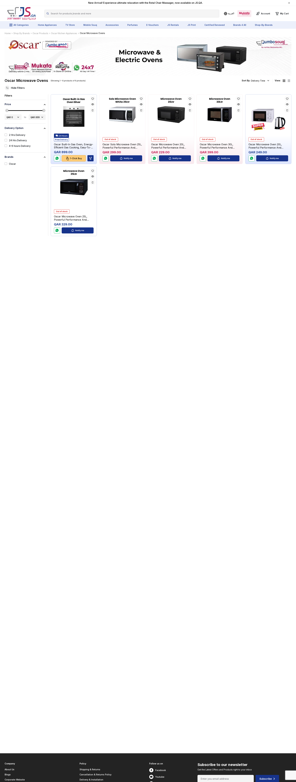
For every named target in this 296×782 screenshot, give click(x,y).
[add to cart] (90, 158)
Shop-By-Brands (264, 25)
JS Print (191, 25)
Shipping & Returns (90, 769)
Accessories (112, 25)
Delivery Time (258, 80)
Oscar (12, 163)
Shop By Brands (21, 33)
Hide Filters (18, 87)
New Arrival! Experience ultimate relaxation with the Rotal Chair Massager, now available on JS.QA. (145, 2)
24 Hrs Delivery (18, 140)
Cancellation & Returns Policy (95, 774)
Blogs (8, 774)
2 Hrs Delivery (17, 135)
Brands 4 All (239, 25)
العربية (231, 13)
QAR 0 (9, 117)
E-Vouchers (152, 25)
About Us (9, 769)
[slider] (6, 110)
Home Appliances (47, 25)
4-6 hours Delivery (20, 146)
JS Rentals (173, 25)
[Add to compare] (92, 110)
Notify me (128, 158)
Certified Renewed (214, 25)
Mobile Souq (90, 25)
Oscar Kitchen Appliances (64, 33)
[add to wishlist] (92, 98)
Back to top (280, 777)
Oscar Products (40, 33)
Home (8, 33)
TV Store (70, 25)
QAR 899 (35, 117)
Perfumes (132, 25)
